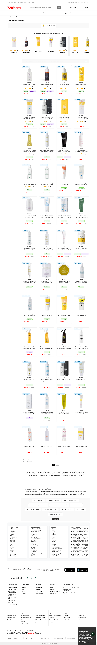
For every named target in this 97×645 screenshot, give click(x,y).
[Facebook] (27, 577)
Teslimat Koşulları (12, 589)
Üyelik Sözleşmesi (12, 587)
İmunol (53, 541)
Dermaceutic (73, 475)
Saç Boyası (33, 548)
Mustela (81, 475)
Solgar (11, 536)
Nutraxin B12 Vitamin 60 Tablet (80, 553)
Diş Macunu (33, 544)
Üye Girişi (24, 593)
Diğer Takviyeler (47, 13)
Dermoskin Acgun (44, 475)
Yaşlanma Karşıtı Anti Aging (69, 472)
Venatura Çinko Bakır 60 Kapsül (80, 550)
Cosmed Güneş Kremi (32, 475)
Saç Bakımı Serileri (25, 613)
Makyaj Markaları (25, 623)
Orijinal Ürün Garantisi (55, 591)
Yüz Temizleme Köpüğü (33, 509)
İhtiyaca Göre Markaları (40, 617)
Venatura (12, 531)
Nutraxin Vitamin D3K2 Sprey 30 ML (81, 534)
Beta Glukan (34, 556)
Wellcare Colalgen (56, 556)
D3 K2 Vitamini (34, 534)
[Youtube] (35, 577)
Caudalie (12, 545)
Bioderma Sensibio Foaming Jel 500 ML (82, 541)
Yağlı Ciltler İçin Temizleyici (59, 505)
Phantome (54, 543)
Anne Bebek (82, 13)
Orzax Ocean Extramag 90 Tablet (81, 531)
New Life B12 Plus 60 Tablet (79, 538)
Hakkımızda (31, 2)
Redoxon (54, 540)
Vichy (11, 548)
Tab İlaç (12, 533)
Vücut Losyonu (38, 500)
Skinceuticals (13, 554)
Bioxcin (12, 550)
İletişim (25, 2)
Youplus (53, 538)
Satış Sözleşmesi (12, 600)
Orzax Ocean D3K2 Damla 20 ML (80, 533)
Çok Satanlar (66, 621)
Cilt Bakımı (14, 13)
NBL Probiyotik (55, 554)
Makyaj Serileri (10, 619)
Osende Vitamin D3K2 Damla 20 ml (81, 554)
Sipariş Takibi (10, 2)
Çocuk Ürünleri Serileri (12, 613)
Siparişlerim (38, 589)
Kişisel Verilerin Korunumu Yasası (12, 592)
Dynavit (53, 528)
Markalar (24, 587)
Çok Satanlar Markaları (40, 621)
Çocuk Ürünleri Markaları (55, 615)
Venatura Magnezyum (57, 553)
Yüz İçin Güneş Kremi (53, 500)
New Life (12, 541)
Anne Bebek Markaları (40, 613)
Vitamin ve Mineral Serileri (13, 621)
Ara (59, 7)
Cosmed (13, 47)
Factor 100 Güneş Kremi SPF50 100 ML (82, 545)
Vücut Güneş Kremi (67, 509)
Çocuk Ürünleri (81, 615)
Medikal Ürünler (56, 472)
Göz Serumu (80, 509)
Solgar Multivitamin (56, 550)
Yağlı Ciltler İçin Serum (70, 500)
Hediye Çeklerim (40, 591)
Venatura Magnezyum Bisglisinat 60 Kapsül (83, 547)
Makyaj (65, 13)
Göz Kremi (33, 551)
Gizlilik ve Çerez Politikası (12, 598)
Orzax (11, 528)
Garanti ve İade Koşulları (12, 595)
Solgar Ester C (55, 551)
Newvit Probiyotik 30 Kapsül (79, 536)
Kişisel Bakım (73, 13)
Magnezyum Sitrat (35, 543)
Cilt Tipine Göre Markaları (41, 619)
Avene (11, 551)
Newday (54, 534)
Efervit (53, 545)
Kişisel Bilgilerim (39, 593)
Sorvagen (12, 534)
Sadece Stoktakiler (42, 61)
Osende (54, 537)
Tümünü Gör (55, 519)
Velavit (11, 544)
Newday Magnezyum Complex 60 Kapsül (83, 530)
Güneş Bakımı (23, 13)
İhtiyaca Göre (81, 472)
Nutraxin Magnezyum (57, 548)
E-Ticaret (44, 643)
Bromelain (33, 541)
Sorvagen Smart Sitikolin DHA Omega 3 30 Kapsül (85, 551)
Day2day (12, 547)
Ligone (53, 531)
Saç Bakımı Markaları (26, 617)
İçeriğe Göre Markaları (40, 615)
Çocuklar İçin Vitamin (36, 538)
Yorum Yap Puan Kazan (13, 604)
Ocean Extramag (56, 547)
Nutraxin (12, 530)
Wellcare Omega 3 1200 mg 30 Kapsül (82, 556)
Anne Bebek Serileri (11, 617)
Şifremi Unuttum (26, 595)
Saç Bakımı (57, 13)
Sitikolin (33, 554)
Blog (23, 589)
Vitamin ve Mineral (35, 13)
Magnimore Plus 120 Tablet (79, 548)
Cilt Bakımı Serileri (25, 615)
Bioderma (12, 540)
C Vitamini (33, 540)
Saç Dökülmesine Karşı (36, 553)
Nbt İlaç (12, 538)
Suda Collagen (13, 556)
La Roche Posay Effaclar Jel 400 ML (81, 540)
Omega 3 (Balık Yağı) (36, 528)
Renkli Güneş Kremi (55, 514)
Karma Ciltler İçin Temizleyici (38, 505)
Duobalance (54, 544)
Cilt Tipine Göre (67, 619)
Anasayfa (12, 17)
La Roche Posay (14, 537)
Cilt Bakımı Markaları (82, 617)
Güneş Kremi (34, 533)
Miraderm (65, 475)
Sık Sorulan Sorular (18, 2)
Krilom (53, 530)
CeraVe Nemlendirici (55, 475)
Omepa (53, 536)
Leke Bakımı (39, 472)
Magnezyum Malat (35, 531)
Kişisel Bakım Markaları (54, 613)
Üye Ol (23, 591)
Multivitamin (34, 536)
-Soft (41, 643)
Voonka (12, 543)
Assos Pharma (13, 553)
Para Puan (10, 602)
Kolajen (33, 547)
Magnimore (54, 533)
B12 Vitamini (34, 537)
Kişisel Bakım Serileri (11, 615)
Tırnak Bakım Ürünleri (50, 509)
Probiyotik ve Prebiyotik (37, 530)
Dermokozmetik (30, 472)
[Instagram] (31, 577)
